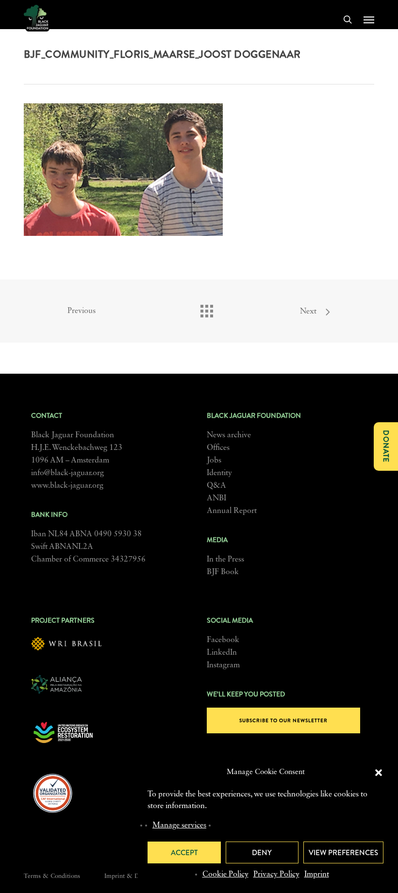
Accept (184, 852)
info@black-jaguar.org (67, 473)
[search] (347, 19)
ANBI (216, 498)
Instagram (223, 665)
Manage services (179, 825)
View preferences (343, 852)
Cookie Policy (225, 874)
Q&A (216, 486)
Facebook (223, 640)
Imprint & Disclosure (133, 876)
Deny (262, 852)
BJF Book (223, 572)
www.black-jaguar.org (67, 486)
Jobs (214, 460)
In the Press (225, 559)
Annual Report (232, 511)
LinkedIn (222, 653)
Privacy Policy (276, 874)
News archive (229, 435)
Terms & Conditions (52, 876)
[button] (378, 772)
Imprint (316, 874)
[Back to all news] (206, 308)
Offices (218, 448)
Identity (219, 473)
